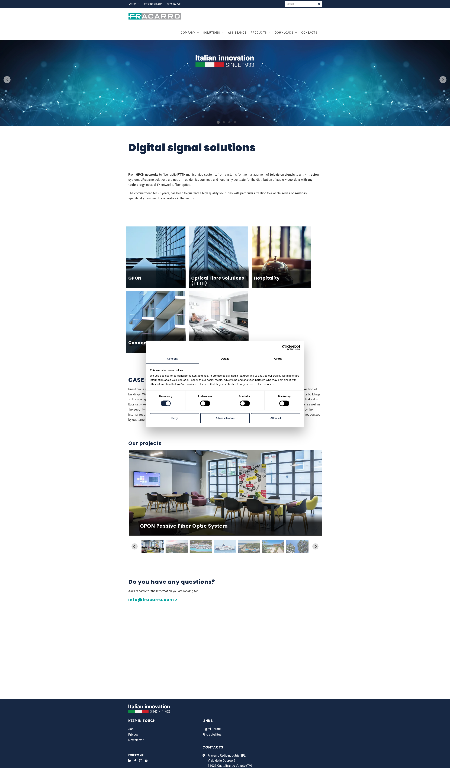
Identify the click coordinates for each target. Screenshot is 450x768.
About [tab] (278, 358)
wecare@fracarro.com (143, 667)
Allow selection (225, 418)
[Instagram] (140, 760)
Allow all (275, 418)
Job (131, 729)
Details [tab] (225, 358)
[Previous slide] (134, 546)
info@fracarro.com (208, 662)
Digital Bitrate (211, 729)
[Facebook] (135, 760)
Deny (174, 418)
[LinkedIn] (129, 760)
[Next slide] (315, 546)
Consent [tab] (172, 358)
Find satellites (212, 734)
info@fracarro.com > (153, 600)
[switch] (205, 403)
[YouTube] (146, 760)
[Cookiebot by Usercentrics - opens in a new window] (284, 347)
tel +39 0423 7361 (140, 672)
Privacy (133, 734)
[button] (153, 546)
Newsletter (136, 740)
